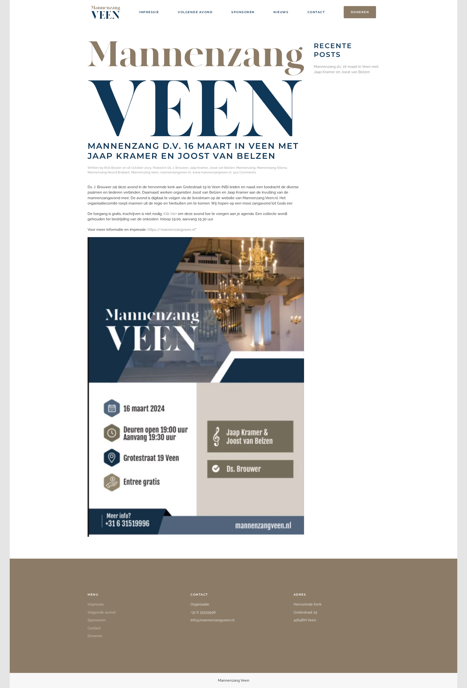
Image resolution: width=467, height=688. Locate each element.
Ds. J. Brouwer (177, 168)
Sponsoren (243, 12)
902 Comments (244, 172)
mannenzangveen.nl (175, 172)
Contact (316, 12)
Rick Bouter (113, 168)
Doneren (360, 12)
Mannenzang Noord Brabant (109, 172)
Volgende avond (195, 12)
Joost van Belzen (222, 168)
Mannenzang (245, 168)
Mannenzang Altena (272, 168)
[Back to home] (105, 12)
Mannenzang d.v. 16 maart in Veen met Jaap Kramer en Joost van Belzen (193, 151)
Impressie (149, 12)
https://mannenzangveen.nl (171, 229)
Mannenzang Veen (145, 172)
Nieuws (280, 12)
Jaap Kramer (199, 168)
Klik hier (170, 214)
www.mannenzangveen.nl (212, 172)
